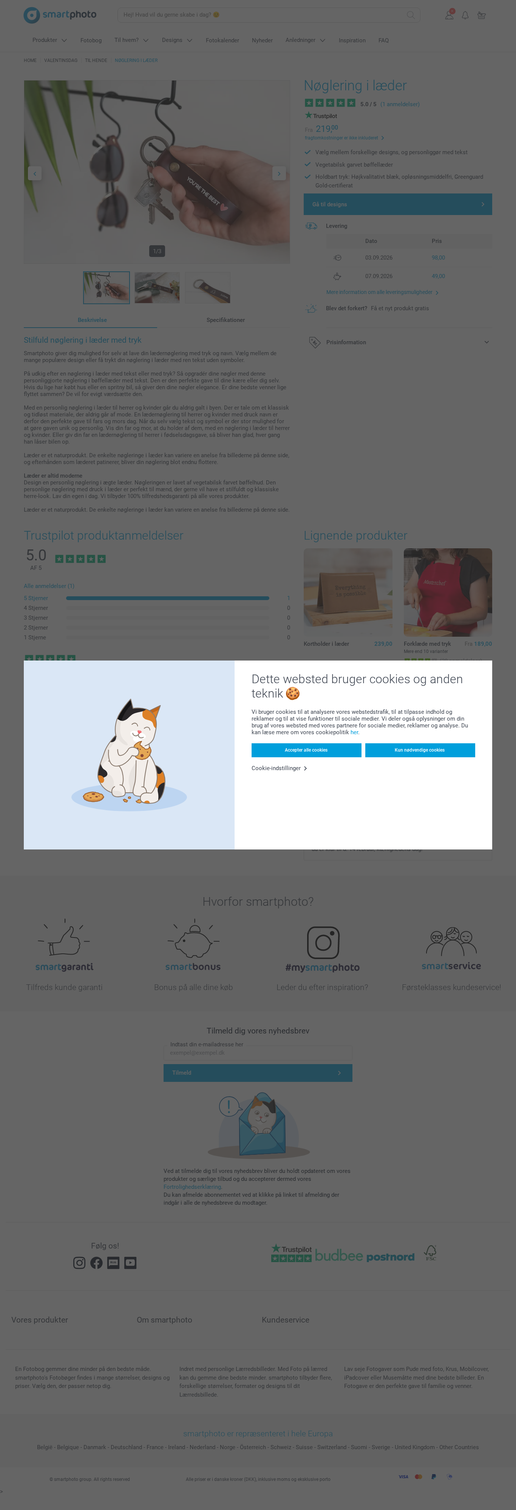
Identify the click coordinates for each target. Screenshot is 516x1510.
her (354, 732)
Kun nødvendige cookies (420, 750)
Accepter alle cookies (306, 750)
